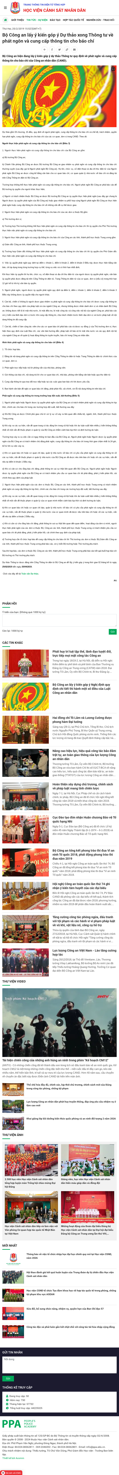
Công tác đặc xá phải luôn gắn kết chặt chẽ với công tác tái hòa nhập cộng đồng (70, 1326)
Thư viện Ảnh (12, 1135)
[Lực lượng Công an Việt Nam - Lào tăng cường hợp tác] (25, 962)
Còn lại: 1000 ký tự (12, 630)
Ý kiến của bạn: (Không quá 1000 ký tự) (24, 612)
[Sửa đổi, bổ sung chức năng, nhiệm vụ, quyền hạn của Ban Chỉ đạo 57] (13, 1313)
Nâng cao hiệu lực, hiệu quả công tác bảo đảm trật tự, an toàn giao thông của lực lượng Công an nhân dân (84, 755)
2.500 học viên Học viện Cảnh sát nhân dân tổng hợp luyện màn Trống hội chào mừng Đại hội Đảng (30, 1183)
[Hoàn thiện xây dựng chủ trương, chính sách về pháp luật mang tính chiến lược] (25, 796)
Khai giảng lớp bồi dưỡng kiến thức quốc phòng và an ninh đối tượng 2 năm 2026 (71, 1118)
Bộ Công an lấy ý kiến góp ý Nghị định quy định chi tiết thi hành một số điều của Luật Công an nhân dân (81, 689)
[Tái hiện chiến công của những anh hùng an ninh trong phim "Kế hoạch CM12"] (59, 1022)
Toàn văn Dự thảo (29, 574)
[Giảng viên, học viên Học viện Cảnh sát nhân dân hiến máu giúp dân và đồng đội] (87, 1160)
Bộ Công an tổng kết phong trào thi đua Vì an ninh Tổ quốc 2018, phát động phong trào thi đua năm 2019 (83, 854)
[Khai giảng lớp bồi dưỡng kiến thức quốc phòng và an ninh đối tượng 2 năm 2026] (13, 1123)
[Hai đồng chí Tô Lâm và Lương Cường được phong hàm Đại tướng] (25, 730)
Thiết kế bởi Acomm (13, 1458)
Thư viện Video (14, 981)
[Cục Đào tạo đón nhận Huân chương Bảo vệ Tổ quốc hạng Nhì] (25, 829)
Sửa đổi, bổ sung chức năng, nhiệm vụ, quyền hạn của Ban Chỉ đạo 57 (65, 1308)
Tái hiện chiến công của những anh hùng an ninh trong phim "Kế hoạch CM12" (55, 1060)
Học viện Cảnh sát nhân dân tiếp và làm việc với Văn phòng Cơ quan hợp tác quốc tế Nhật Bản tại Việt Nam (31, 1230)
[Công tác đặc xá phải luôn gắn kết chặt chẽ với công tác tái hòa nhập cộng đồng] (13, 1331)
